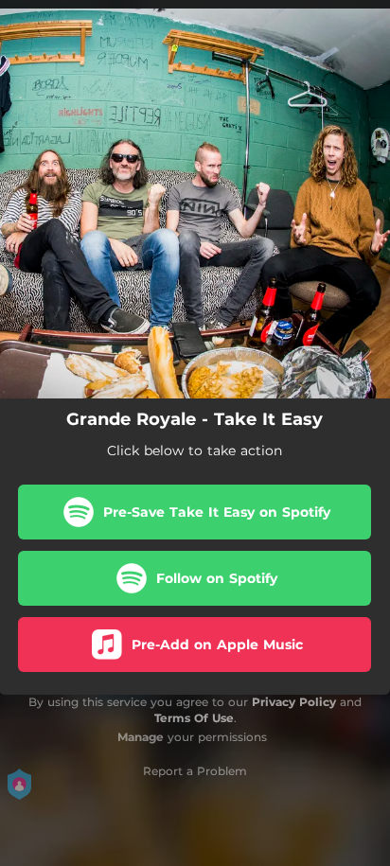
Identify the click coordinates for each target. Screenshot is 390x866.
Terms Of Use (194, 718)
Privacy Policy (294, 702)
